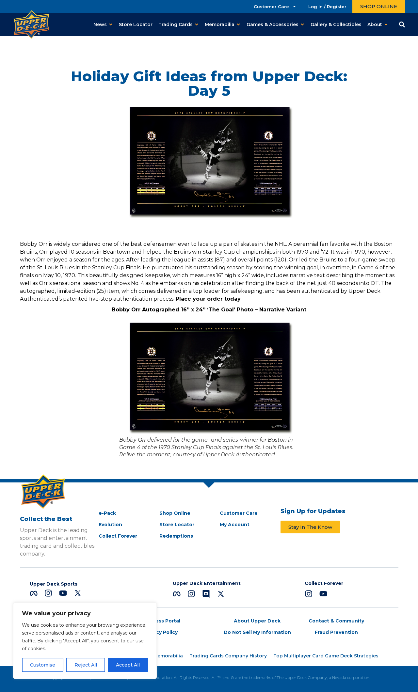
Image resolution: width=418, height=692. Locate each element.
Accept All (128, 665)
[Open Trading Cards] (196, 24)
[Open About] (386, 24)
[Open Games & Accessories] (302, 24)
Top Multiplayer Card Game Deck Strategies (325, 656)
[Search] (402, 24)
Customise (42, 665)
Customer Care (271, 6)
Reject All (85, 665)
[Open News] (110, 24)
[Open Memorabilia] (238, 24)
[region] (85, 641)
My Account (234, 524)
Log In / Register (327, 6)
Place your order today (208, 299)
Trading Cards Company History (228, 656)
